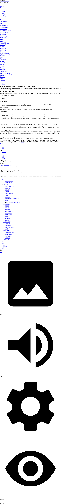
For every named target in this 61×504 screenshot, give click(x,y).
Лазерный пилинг (2, 66)
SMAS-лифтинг (6, 200)
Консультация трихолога (3, 26)
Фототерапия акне (7, 195)
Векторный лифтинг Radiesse (3, 52)
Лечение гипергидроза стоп (3, 56)
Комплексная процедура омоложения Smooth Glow (6, 74)
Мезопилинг (6, 229)
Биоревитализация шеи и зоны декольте (5, 51)
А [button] (0, 502)
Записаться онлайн (4, 152)
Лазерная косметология (3, 60)
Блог (3, 15)
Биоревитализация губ (3, 50)
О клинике (3, 13)
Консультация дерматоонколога (4, 27)
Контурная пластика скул (3, 55)
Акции (2, 240)
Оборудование (5, 246)
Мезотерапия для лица (7, 216)
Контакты (3, 17)
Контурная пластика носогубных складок (5, 54)
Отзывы (3, 12)
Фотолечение (1, 38)
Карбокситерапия (2, 68)
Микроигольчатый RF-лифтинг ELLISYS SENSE (6, 30)
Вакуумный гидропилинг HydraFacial (4, 65)
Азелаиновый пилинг (3, 64)
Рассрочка (3, 157)
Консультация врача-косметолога (4, 25)
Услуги (2, 179)
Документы (4, 16)
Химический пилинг (2, 70)
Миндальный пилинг (7, 223)
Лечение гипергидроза (7, 218)
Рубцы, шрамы (2, 46)
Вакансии (4, 14)
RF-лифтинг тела (2, 33)
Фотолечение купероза (3, 37)
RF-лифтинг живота (7, 190)
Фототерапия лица (2, 39)
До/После (3, 147)
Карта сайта (3, 158)
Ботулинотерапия (7, 206)
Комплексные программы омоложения (5, 73)
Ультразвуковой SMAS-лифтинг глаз (4, 44)
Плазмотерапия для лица (3, 58)
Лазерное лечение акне (7, 192)
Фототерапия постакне (3, 40)
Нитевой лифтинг (7, 207)
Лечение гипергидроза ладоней (8, 214)
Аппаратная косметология (3, 29)
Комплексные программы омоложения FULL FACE (11, 232)
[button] (30, 375)
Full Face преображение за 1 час (4, 72)
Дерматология (2, 75)
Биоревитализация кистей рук (8, 209)
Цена (2, 10)
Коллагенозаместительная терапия (4, 53)
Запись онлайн (2, 6)
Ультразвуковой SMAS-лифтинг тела (4, 43)
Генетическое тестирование (3, 28)
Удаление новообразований (8, 221)
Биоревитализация (2, 57)
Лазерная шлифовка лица (3, 62)
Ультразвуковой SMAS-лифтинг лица (9, 186)
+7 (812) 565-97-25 (2, 159)
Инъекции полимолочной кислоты (9, 211)
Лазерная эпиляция (2, 35)
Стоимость (3, 148)
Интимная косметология (6, 239)
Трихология (1, 78)
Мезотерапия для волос (7, 238)
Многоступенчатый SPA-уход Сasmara (9, 227)
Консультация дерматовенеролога (9, 181)
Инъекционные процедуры (6, 204)
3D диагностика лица (2, 77)
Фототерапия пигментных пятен (8, 196)
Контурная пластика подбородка (8, 213)
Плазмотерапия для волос (3, 80)
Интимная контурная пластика (4, 81)
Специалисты (3, 11)
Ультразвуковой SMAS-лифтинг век (4, 42)
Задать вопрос (3, 151)
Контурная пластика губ (3, 49)
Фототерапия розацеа (2, 41)
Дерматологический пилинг (3, 71)
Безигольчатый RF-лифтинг (8, 188)
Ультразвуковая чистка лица (8, 225)
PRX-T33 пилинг (2, 67)
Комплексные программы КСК (7, 230)
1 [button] (0, 501)
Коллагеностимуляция (3, 48)
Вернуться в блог (2, 143)
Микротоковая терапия (3, 34)
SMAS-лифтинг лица (2, 45)
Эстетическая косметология (6, 222)
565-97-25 (22, 142)
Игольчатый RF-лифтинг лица (4, 32)
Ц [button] (0, 252)
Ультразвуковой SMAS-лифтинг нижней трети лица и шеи (12, 198)
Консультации (2, 24)
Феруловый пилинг (2, 69)
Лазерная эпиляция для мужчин (4, 36)
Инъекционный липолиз (3, 59)
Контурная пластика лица (8, 205)
